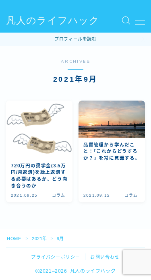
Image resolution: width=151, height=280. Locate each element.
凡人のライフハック (52, 20)
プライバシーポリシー (55, 257)
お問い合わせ (105, 257)
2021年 (39, 238)
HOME (14, 238)
